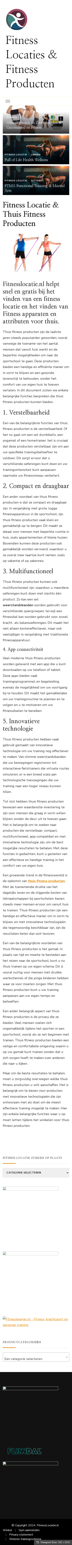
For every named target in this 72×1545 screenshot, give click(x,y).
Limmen (36, 154)
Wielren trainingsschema (25, 1539)
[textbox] (36, 1359)
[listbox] (36, 150)
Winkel (7, 1530)
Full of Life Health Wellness (26, 160)
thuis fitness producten (46, 881)
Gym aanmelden (29, 1530)
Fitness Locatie (16, 154)
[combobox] (36, 1357)
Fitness (11, 117)
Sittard (36, 180)
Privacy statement (21, 1535)
